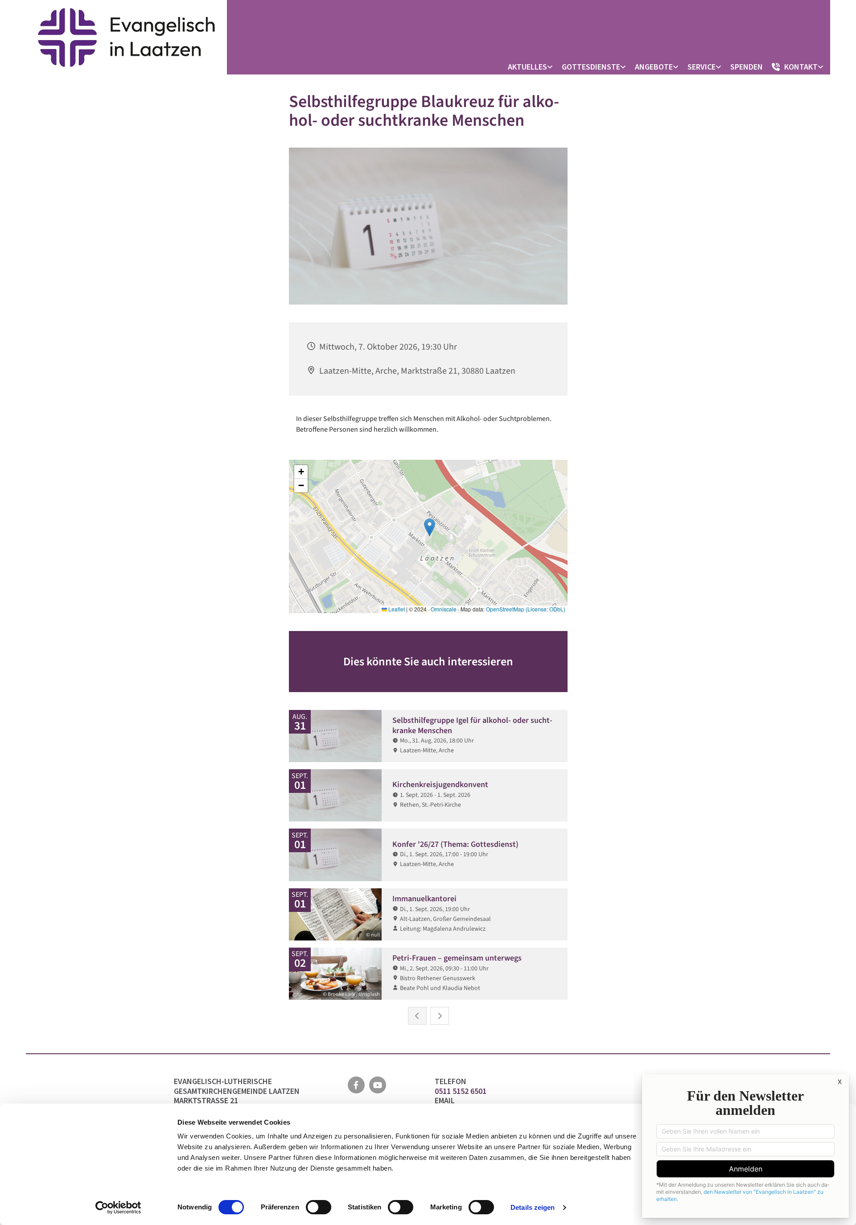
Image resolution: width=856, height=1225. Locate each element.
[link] (533, 67)
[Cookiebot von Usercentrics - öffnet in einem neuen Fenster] (118, 1207)
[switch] (318, 1207)
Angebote (654, 67)
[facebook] (356, 1085)
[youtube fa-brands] (377, 1085)
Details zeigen (532, 1207)
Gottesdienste (591, 67)
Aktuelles (527, 67)
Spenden (746, 67)
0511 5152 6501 (461, 1091)
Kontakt (801, 67)
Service (701, 67)
